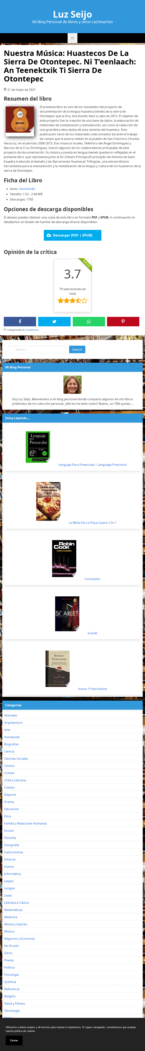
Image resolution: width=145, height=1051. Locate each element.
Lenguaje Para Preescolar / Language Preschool (92, 465)
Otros (8, 953)
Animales (10, 715)
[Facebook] (20, 321)
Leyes (8, 895)
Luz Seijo (72, 14)
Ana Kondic (27, 189)
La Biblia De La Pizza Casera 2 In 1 (92, 523)
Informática (12, 874)
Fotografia (11, 845)
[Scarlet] (67, 613)
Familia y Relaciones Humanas (25, 823)
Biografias (11, 744)
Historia (9, 859)
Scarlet (92, 633)
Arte (7, 730)
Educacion (11, 809)
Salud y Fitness (14, 1003)
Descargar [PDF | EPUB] (72, 235)
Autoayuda (12, 737)
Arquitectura (32, 329)
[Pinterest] (123, 321)
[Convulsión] (64, 558)
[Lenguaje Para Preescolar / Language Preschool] (38, 447)
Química (10, 982)
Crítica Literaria (15, 780)
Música (9, 931)
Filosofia (10, 838)
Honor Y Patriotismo (92, 689)
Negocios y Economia (19, 939)
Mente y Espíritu (15, 924)
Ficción (9, 831)
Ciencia (9, 751)
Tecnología (12, 1011)
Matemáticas (13, 910)
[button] (72, 38)
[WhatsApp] (89, 321)
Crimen (9, 773)
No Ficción (11, 946)
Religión (10, 996)
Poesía (9, 960)
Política (9, 967)
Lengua (9, 888)
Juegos (9, 881)
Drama (9, 802)
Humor (9, 867)
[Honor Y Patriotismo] (57, 669)
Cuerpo (9, 787)
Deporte (10, 795)
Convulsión (92, 579)
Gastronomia (13, 852)
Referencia (11, 989)
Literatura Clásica (16, 903)
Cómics (9, 766)
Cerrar (14, 1040)
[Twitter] (54, 321)
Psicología (11, 975)
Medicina (10, 917)
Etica (7, 816)
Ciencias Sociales (16, 759)
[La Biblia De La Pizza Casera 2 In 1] (48, 501)
